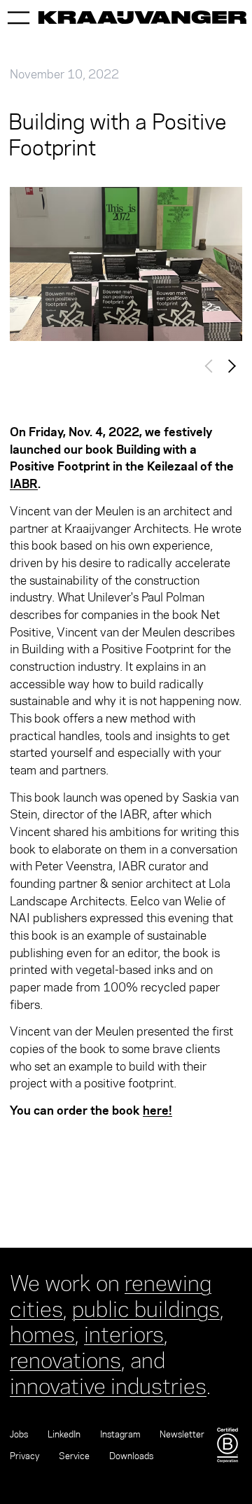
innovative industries (108, 1383)
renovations (65, 1357)
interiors (124, 1331)
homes (42, 1331)
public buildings (146, 1306)
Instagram (120, 1434)
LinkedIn (64, 1434)
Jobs (19, 1434)
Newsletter (182, 1434)
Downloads (131, 1456)
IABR (24, 483)
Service (74, 1456)
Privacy (24, 1456)
